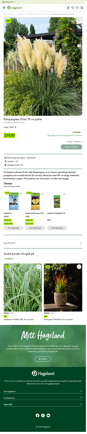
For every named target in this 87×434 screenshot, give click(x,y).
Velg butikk (9, 2)
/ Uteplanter (20, 14)
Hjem (4, 14)
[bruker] (68, 7)
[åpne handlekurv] (81, 7)
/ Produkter (11, 14)
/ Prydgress (46, 14)
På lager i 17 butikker (73, 142)
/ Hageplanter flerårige (33, 14)
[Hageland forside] (14, 7)
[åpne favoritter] (77, 7)
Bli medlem (43, 359)
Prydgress (8, 259)
